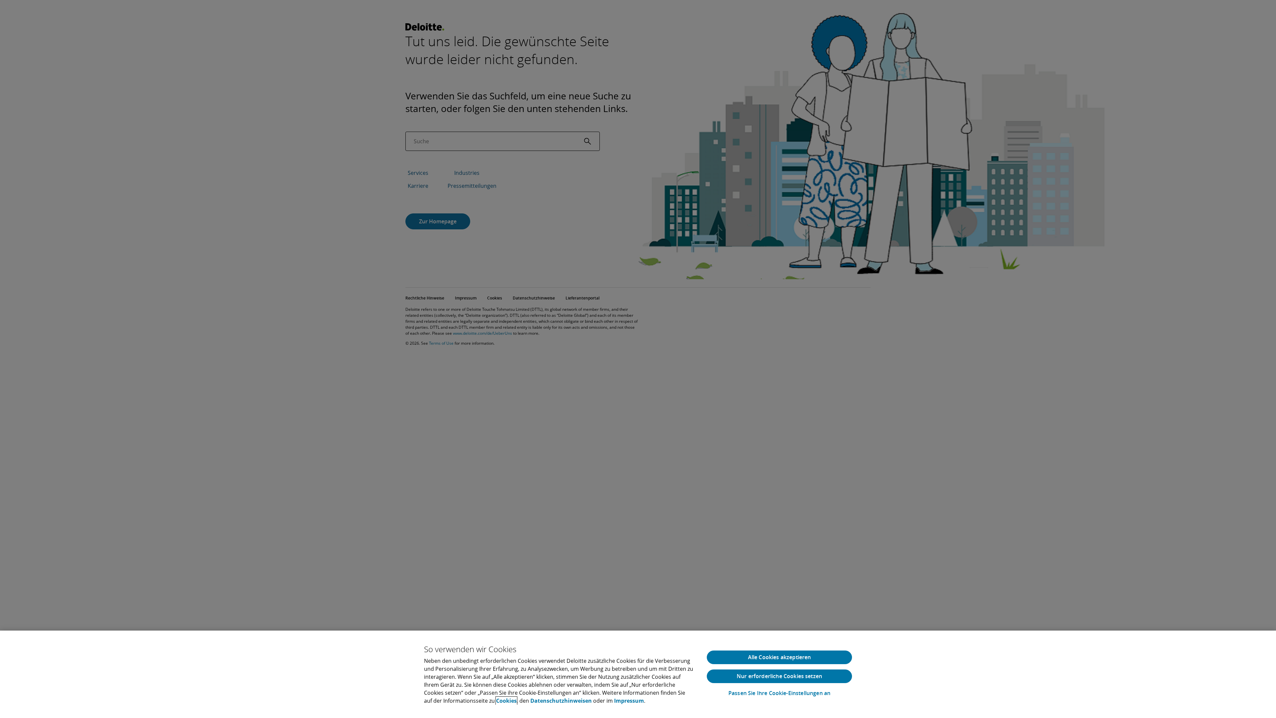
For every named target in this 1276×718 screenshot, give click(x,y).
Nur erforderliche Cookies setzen (779, 676)
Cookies (506, 700)
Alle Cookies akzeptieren (779, 657)
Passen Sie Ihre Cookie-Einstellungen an (779, 693)
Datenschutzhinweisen (561, 700)
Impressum (629, 700)
